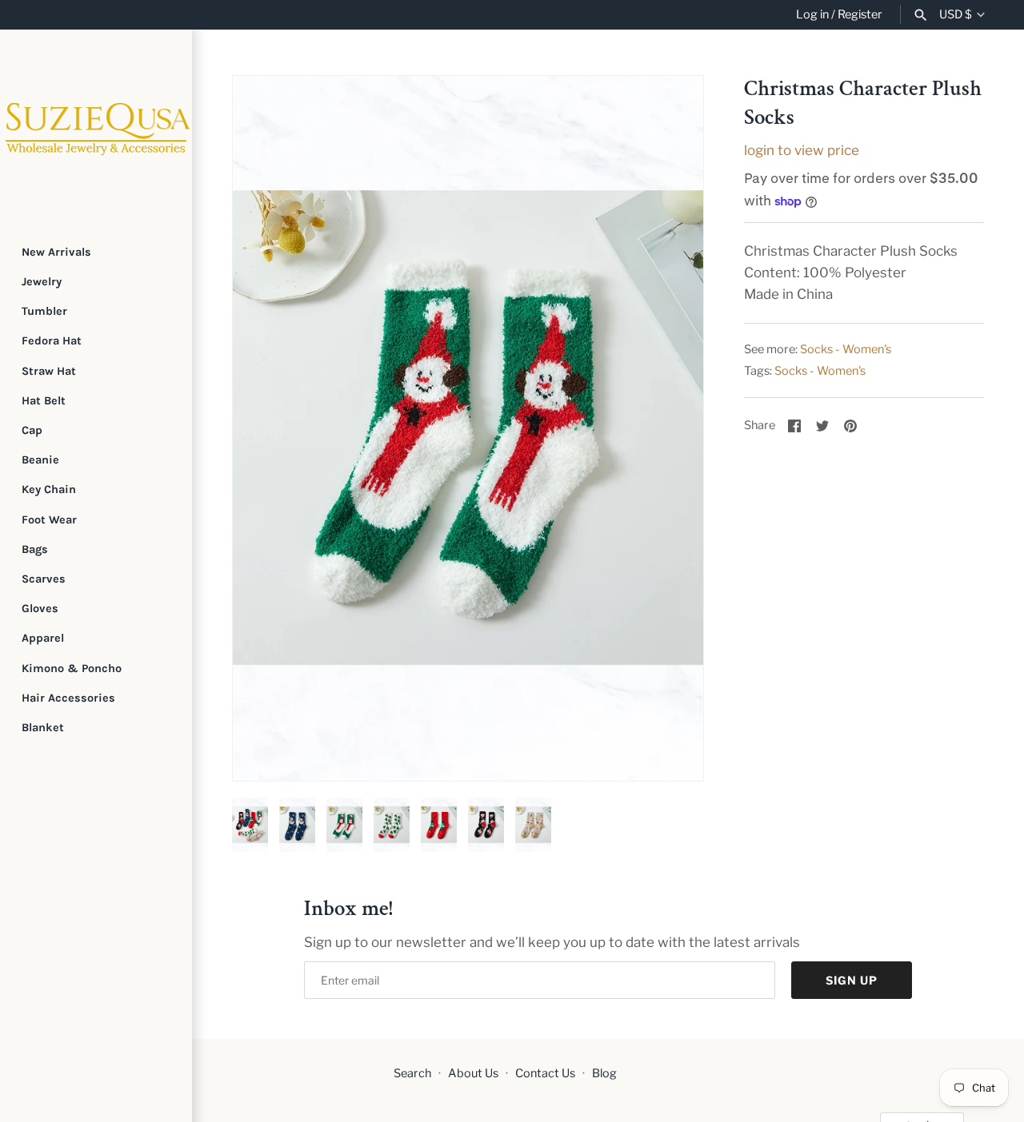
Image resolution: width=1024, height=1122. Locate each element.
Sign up (852, 980)
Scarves (44, 579)
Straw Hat (49, 371)
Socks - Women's (845, 349)
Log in (812, 14)
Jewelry (42, 281)
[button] (266, 428)
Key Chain (49, 489)
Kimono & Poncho (72, 668)
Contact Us (545, 1073)
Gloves (40, 608)
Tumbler (44, 311)
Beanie (40, 460)
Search (412, 1073)
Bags (35, 549)
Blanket (43, 727)
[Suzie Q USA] (96, 125)
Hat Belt (44, 401)
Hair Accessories (68, 698)
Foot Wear (49, 520)
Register (860, 14)
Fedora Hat (52, 341)
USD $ (955, 15)
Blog (604, 1073)
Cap (32, 430)
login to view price (801, 150)
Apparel (43, 638)
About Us (473, 1073)
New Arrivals (56, 252)
